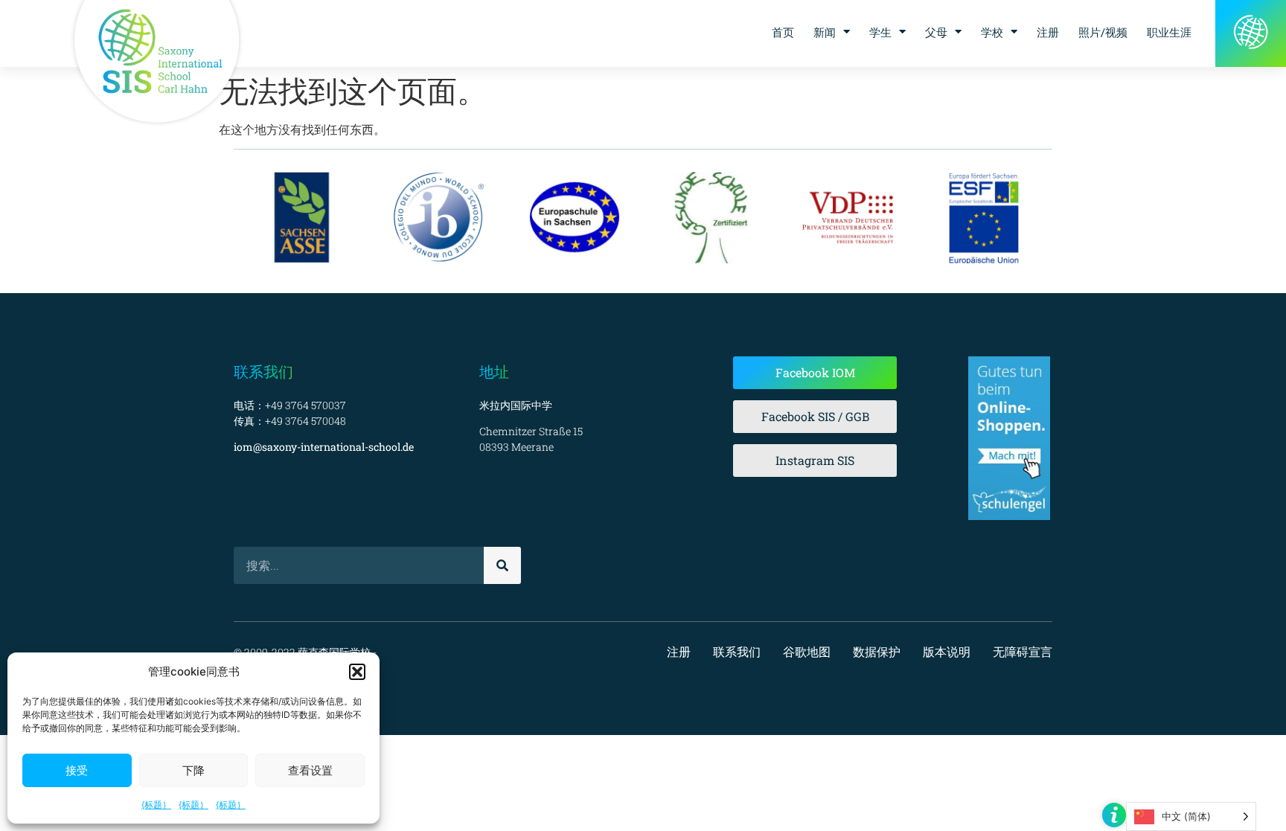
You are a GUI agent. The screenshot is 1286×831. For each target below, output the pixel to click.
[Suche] (502, 565)
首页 (783, 32)
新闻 (824, 32)
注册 (1048, 32)
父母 (936, 32)
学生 (880, 32)
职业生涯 (1169, 32)
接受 (76, 770)
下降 (193, 770)
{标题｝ (156, 804)
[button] (357, 671)
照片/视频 (1102, 32)
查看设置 (310, 770)
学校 (992, 32)
